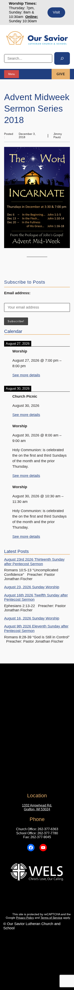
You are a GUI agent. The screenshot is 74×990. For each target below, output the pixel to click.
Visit (56, 12)
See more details (26, 375)
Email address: (17, 293)
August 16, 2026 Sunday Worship (31, 618)
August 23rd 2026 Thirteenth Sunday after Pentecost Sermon (34, 561)
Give (61, 74)
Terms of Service (51, 917)
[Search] (62, 58)
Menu (11, 74)
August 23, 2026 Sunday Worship (31, 587)
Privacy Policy (25, 917)
